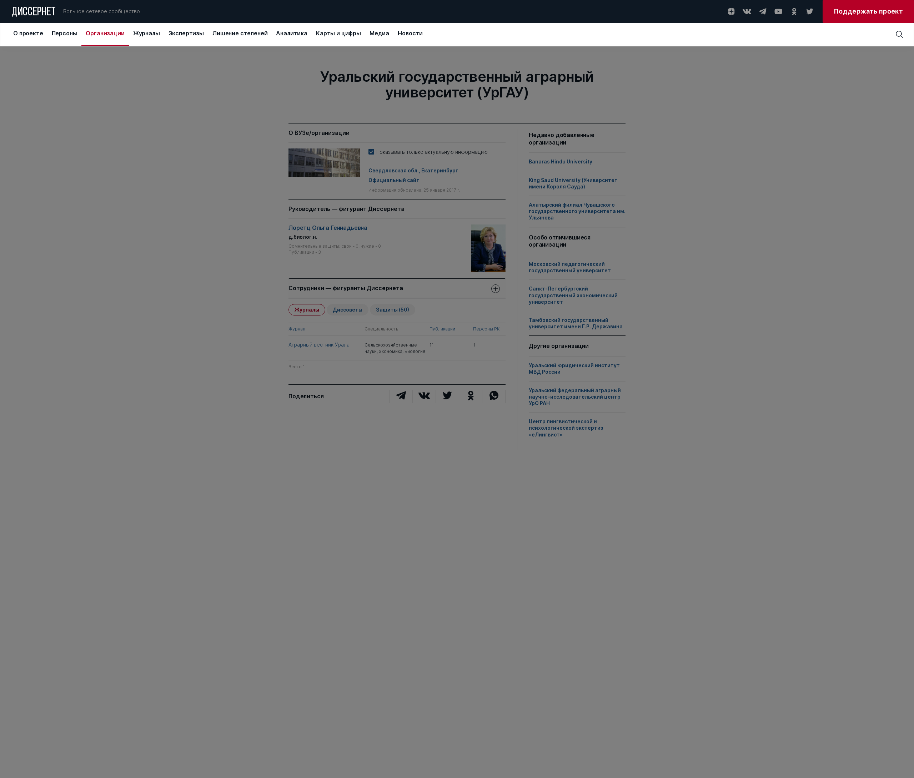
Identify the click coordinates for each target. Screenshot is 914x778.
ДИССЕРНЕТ (33, 12)
